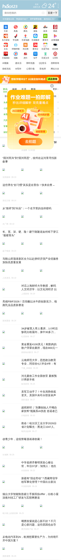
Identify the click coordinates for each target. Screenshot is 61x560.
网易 (55, 31)
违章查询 (55, 63)
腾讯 (25, 31)
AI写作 (18, 69)
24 (51, 6)
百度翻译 (35, 40)
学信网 (16, 40)
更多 (55, 89)
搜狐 (35, 31)
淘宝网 (25, 49)
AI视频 (5, 63)
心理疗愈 (30, 69)
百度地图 (25, 40)
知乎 (35, 58)
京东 (6, 49)
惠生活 (18, 63)
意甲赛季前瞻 (36, 19)
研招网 (55, 49)
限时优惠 (30, 63)
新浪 (45, 31)
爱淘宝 (35, 49)
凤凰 (16, 31)
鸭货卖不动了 (22, 19)
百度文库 (45, 58)
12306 (55, 58)
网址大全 (55, 69)
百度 (6, 31)
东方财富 (6, 40)
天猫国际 (6, 58)
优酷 (16, 58)
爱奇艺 (45, 40)
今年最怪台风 (8, 19)
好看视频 (55, 40)
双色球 (43, 69)
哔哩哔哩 (16, 49)
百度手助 (45, 49)
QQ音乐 (42, 63)
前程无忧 (6, 69)
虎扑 (25, 58)
